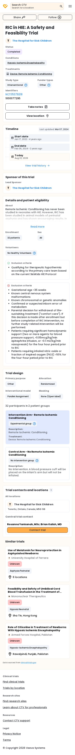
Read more (38, 226)
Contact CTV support (16, 720)
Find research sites (15, 701)
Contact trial (37, 530)
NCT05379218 (13, 94)
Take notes (35, 107)
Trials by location (14, 688)
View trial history (35, 165)
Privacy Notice (12, 733)
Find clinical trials (13, 681)
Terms (7, 740)
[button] (26, 63)
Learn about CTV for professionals (25, 707)
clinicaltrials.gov (28, 662)
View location (35, 116)
